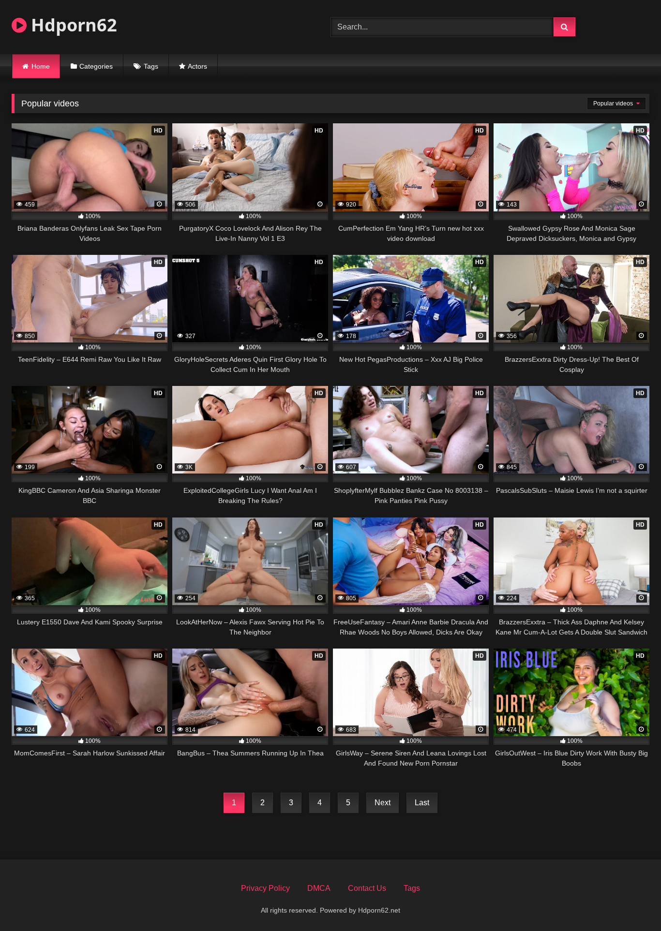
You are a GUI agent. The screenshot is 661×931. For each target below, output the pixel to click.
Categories (96, 66)
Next (383, 802)
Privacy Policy (265, 888)
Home (40, 66)
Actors (197, 66)
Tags (151, 66)
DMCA (318, 888)
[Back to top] (631, 902)
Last (422, 802)
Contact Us (367, 888)
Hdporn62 (72, 25)
